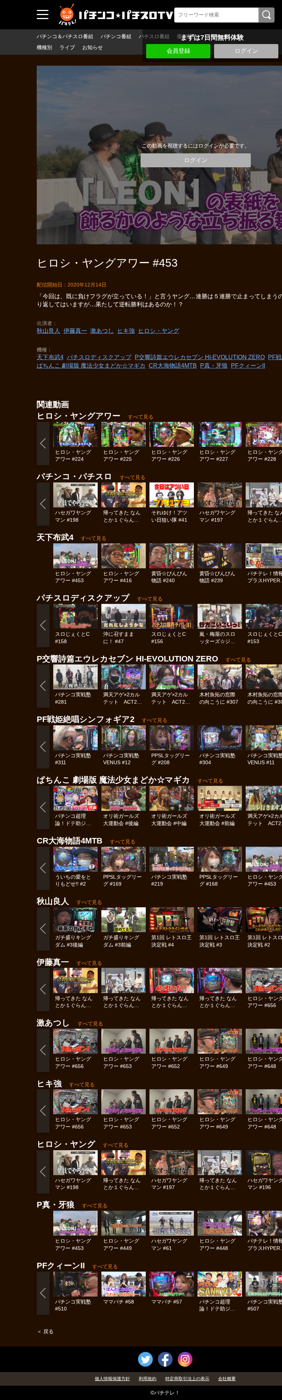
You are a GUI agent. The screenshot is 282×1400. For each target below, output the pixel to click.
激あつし (102, 331)
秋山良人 (48, 331)
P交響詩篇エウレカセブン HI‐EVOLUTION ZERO (200, 357)
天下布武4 (50, 357)
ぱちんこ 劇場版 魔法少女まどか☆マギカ (91, 365)
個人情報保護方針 (112, 1378)
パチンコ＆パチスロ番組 (65, 36)
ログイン (246, 51)
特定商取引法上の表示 (187, 1378)
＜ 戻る (45, 1331)
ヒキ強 (126, 331)
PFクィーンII (248, 365)
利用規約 (147, 1378)
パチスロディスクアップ (99, 357)
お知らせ (92, 47)
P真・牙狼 (214, 365)
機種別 (44, 47)
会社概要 (227, 1378)
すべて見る (140, 417)
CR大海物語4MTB (173, 365)
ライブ (67, 47)
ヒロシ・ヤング (158, 331)
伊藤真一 (75, 331)
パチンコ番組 (116, 36)
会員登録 (178, 51)
